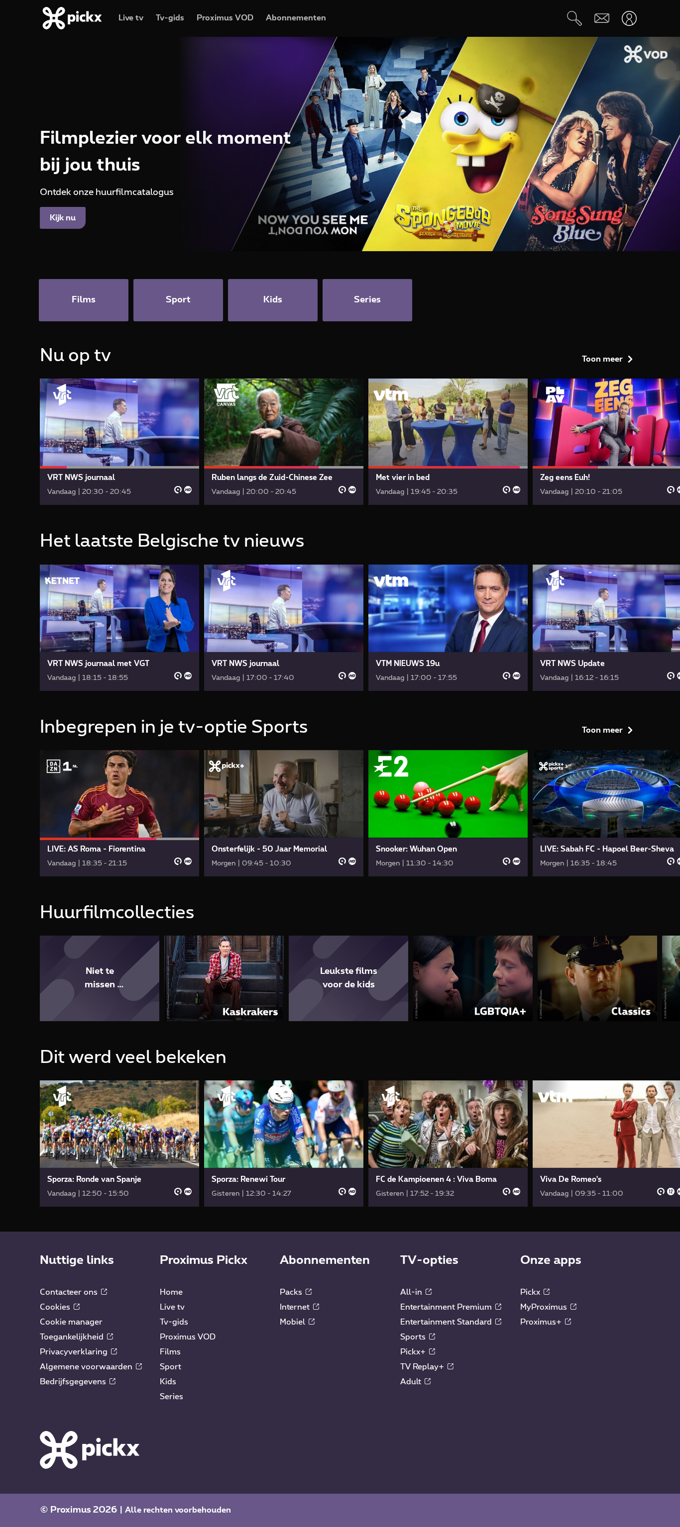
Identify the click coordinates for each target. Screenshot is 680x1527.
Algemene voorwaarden (87, 1367)
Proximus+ (542, 1322)
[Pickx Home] (89, 1449)
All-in (412, 1292)
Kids (168, 1382)
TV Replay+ (423, 1367)
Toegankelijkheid (73, 1337)
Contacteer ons (70, 1292)
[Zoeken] (574, 18)
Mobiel (293, 1322)
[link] (119, 442)
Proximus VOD (188, 1337)
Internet (296, 1307)
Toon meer (602, 359)
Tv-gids (174, 1322)
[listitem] (99, 978)
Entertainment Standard (447, 1322)
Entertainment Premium (447, 1307)
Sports (414, 1337)
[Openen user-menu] (629, 18)
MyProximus (544, 1307)
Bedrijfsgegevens (74, 1382)
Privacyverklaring (75, 1352)
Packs (292, 1292)
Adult (411, 1382)
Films (170, 1352)
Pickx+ (414, 1352)
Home (171, 1292)
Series (171, 1397)
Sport (170, 1367)
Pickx (531, 1292)
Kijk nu (63, 218)
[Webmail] (601, 18)
